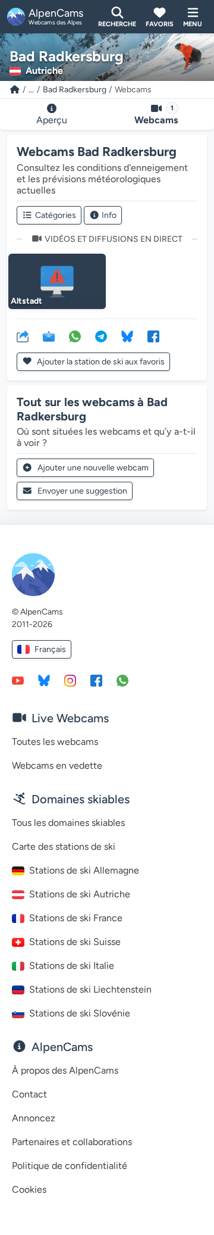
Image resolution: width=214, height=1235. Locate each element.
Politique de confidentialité (69, 1165)
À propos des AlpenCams (65, 1070)
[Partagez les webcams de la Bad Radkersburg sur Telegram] (101, 336)
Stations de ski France (75, 918)
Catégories (55, 215)
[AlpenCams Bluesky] (44, 680)
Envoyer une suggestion (82, 491)
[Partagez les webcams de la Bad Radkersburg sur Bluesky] (127, 336)
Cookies (29, 1189)
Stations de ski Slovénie (79, 1013)
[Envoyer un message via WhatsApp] (122, 680)
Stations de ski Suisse (75, 941)
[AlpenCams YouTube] (18, 680)
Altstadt (26, 301)
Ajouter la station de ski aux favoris (100, 362)
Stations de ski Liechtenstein (90, 989)
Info (109, 215)
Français (50, 649)
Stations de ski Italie (71, 965)
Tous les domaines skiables (68, 822)
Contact (29, 1094)
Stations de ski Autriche (79, 894)
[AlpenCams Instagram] (70, 680)
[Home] (15, 90)
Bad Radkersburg (74, 90)
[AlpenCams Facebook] (96, 680)
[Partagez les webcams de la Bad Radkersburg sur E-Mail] (49, 336)
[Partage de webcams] (23, 336)
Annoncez (33, 1118)
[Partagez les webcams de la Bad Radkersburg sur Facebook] (153, 336)
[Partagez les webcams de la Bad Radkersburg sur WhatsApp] (75, 336)
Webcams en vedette (57, 765)
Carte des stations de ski (63, 846)
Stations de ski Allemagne (84, 870)
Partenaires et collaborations (72, 1141)
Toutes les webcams (55, 741)
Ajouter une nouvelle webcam (93, 468)
